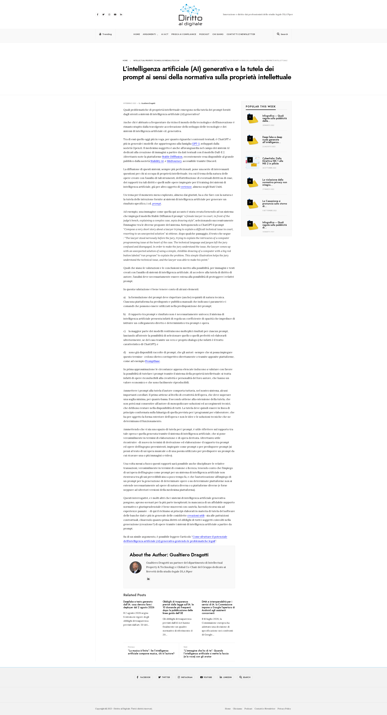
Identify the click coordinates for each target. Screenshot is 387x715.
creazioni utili (195, 515)
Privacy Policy (284, 708)
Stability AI (157, 161)
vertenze (186, 186)
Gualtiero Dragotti (148, 103)
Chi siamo (218, 34)
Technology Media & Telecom (166, 60)
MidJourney (174, 161)
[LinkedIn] (121, 14)
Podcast (204, 34)
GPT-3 (196, 143)
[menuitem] (150, 34)
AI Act (164, 34)
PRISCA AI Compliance (183, 34)
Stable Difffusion (172, 156)
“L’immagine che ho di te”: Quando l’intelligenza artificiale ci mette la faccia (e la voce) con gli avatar (206, 652)
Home (136, 34)
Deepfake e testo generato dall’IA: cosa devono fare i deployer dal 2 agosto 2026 (138, 604)
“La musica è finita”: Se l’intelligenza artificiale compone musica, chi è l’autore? (151, 650)
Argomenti (149, 34)
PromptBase (152, 361)
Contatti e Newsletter (241, 34)
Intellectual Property (143, 60)
